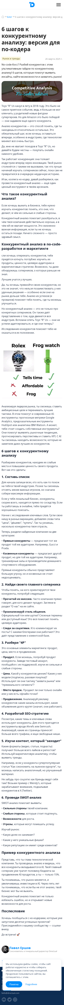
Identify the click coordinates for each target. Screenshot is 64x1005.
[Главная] (3, 17)
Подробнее (31, 984)
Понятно (13, 984)
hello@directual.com (10, 993)
